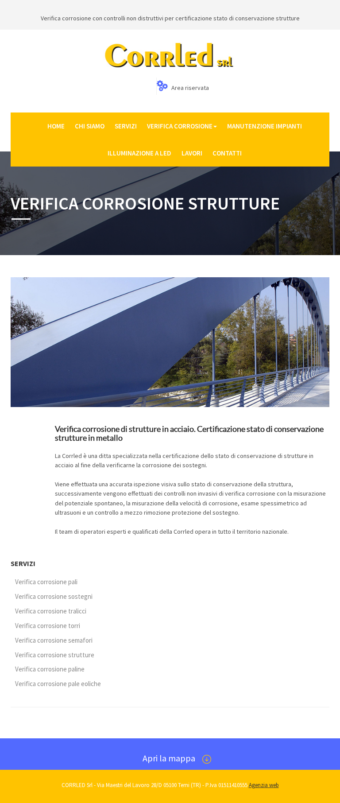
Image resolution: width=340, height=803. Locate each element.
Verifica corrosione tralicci (50, 611)
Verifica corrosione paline (50, 669)
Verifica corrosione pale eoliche (58, 683)
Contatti (227, 153)
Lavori (192, 153)
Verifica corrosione (179, 126)
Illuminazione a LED (139, 153)
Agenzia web (264, 785)
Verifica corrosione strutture (54, 655)
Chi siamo (89, 126)
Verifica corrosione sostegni (54, 596)
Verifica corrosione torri (47, 625)
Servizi (126, 126)
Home (56, 126)
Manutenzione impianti (264, 126)
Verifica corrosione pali (46, 582)
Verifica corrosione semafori (54, 640)
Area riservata (189, 88)
